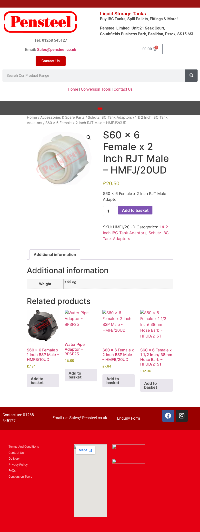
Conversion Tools (96, 89)
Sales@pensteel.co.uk (56, 49)
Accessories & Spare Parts (62, 117)
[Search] (191, 75)
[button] (100, 108)
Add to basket (135, 210)
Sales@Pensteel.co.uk (88, 418)
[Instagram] (182, 416)
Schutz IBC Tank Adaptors (110, 117)
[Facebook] (168, 416)
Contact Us (123, 89)
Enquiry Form (128, 418)
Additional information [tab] (55, 254)
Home (73, 89)
